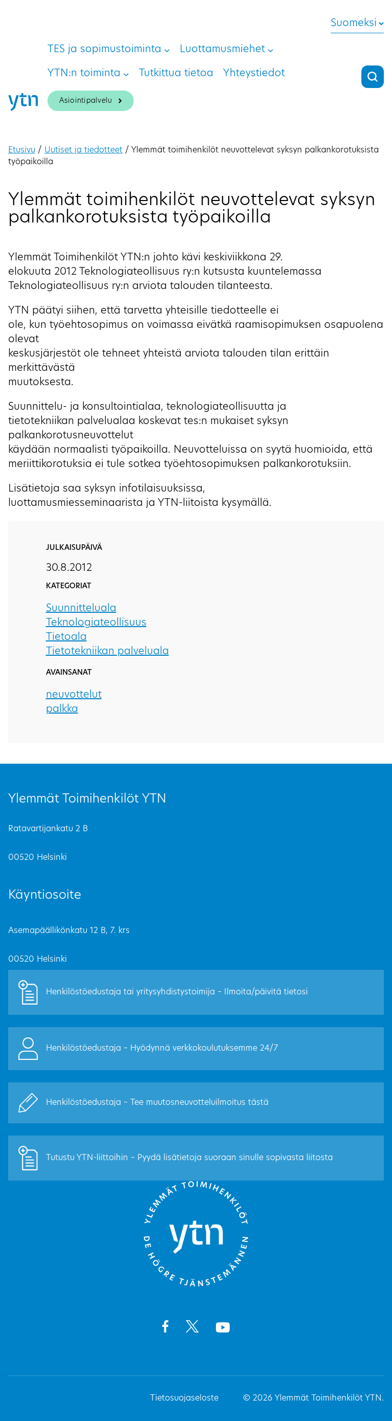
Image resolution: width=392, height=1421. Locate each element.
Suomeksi (354, 23)
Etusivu (21, 150)
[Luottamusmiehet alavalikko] (270, 50)
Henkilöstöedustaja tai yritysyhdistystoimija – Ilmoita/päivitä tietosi (177, 992)
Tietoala (66, 637)
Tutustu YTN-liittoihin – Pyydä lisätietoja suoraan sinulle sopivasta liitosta (189, 1158)
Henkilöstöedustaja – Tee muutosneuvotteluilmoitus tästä (157, 1103)
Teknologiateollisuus (96, 623)
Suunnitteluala (81, 609)
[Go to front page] (196, 1285)
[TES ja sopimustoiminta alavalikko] (167, 50)
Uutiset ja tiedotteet (83, 150)
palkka (62, 709)
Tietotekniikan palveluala (107, 652)
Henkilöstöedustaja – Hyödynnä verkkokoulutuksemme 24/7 (162, 1049)
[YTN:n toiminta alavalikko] (126, 74)
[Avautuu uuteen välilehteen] (165, 1328)
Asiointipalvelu (85, 101)
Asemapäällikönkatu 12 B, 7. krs (69, 931)
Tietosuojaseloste (184, 1398)
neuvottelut (74, 695)
